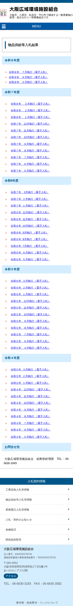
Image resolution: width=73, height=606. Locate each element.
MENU (36, 26)
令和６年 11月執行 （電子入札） (30, 219)
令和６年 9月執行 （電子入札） (29, 232)
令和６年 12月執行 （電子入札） (30, 212)
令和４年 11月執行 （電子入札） (31, 396)
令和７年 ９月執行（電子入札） (30, 144)
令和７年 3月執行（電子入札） (30, 192)
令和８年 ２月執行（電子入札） (31, 110)
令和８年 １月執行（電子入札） (31, 117)
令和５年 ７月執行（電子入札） (30, 334)
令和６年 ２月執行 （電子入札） (30, 287)
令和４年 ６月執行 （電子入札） (31, 429)
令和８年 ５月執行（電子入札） (28, 82)
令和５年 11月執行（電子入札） (30, 307)
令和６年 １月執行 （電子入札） (30, 294)
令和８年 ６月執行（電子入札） (28, 77)
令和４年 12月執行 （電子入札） (31, 389)
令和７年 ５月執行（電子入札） (30, 170)
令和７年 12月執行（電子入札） (30, 123)
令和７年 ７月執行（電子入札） (30, 157)
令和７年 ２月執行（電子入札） (30, 199)
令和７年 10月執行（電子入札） (30, 137)
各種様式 (11, 529)
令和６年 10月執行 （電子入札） (30, 225)
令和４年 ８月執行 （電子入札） (31, 416)
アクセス (11, 576)
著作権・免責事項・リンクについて (37, 602)
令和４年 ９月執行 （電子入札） (31, 409)
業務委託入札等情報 (17, 509)
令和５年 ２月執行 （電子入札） (30, 376)
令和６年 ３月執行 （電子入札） (30, 281)
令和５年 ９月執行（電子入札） (30, 321)
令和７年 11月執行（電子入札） (30, 130)
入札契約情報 (36, 481)
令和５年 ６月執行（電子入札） (30, 341)
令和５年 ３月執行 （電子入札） (30, 369)
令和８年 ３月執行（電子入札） (31, 103)
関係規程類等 (13, 539)
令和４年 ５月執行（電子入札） (30, 436)
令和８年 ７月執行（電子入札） (28, 72)
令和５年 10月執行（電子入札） (30, 314)
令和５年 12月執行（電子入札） (30, 301)
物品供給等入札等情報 (19, 499)
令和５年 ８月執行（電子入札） (30, 327)
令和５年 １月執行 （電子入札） (30, 383)
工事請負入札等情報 (17, 489)
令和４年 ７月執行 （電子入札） (31, 423)
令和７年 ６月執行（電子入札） (30, 164)
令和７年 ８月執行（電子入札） (30, 150)
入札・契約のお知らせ (19, 519)
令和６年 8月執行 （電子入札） (29, 239)
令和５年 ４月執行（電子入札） (30, 347)
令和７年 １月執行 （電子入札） (30, 205)
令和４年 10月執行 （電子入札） (31, 403)
